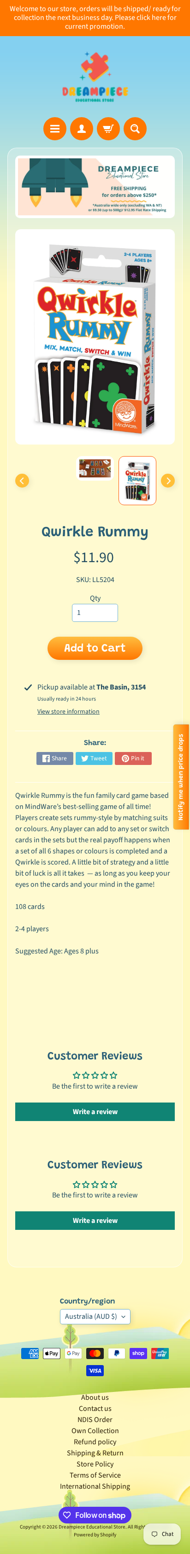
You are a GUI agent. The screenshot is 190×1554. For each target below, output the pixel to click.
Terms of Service (95, 1475)
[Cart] (108, 128)
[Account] (81, 128)
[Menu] (54, 128)
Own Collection (95, 1431)
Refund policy (95, 1442)
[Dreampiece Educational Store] (95, 77)
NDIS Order (95, 1420)
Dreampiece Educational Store (92, 1526)
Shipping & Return (95, 1453)
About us (95, 1397)
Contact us (95, 1409)
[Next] (168, 481)
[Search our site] (135, 128)
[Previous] (22, 481)
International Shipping (95, 1486)
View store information (68, 711)
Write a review (95, 1112)
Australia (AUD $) (91, 1316)
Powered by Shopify (95, 1534)
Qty (95, 598)
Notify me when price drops (181, 777)
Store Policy (95, 1464)
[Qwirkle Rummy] (137, 480)
